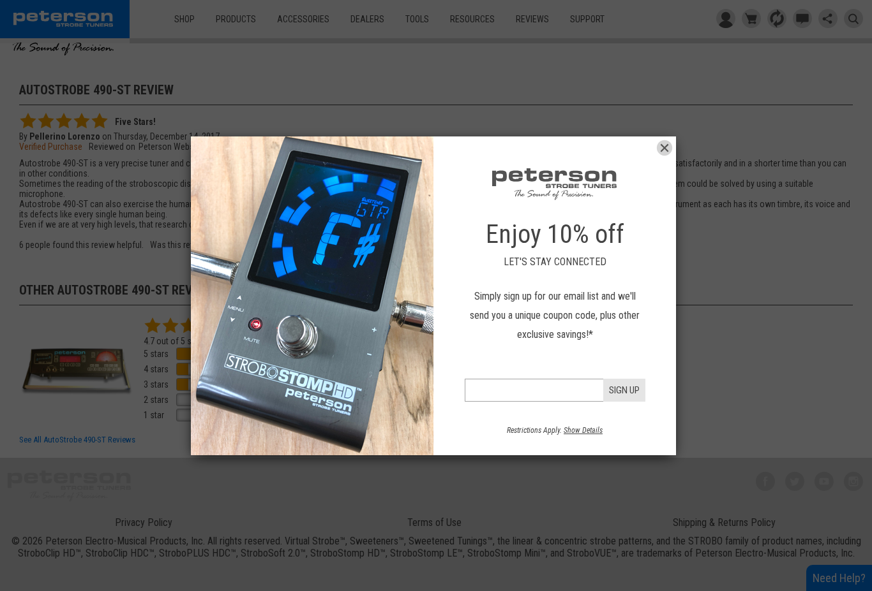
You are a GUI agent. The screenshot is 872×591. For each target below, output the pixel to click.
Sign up (624, 390)
